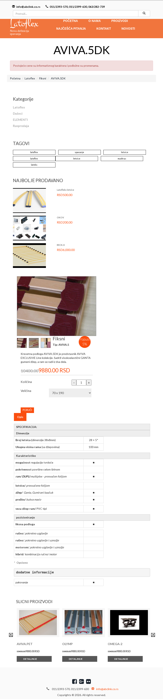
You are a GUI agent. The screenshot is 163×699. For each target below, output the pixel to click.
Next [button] (153, 635)
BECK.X (61, 245)
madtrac (122, 158)
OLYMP (67, 644)
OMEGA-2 (115, 644)
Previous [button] (11, 635)
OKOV (60, 217)
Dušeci (17, 113)
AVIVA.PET (25, 644)
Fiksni (42, 78)
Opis (20, 417)
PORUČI (27, 410)
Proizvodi (119, 20)
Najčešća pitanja (71, 28)
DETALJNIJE (30, 658)
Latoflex (30, 78)
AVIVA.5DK (58, 78)
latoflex (34, 152)
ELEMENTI (20, 119)
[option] (36, 635)
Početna (70, 20)
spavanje (79, 152)
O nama (94, 20)
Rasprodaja (21, 126)
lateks (34, 164)
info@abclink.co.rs (28, 6)
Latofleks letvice (65, 189)
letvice (124, 152)
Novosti (128, 28)
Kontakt (103, 28)
